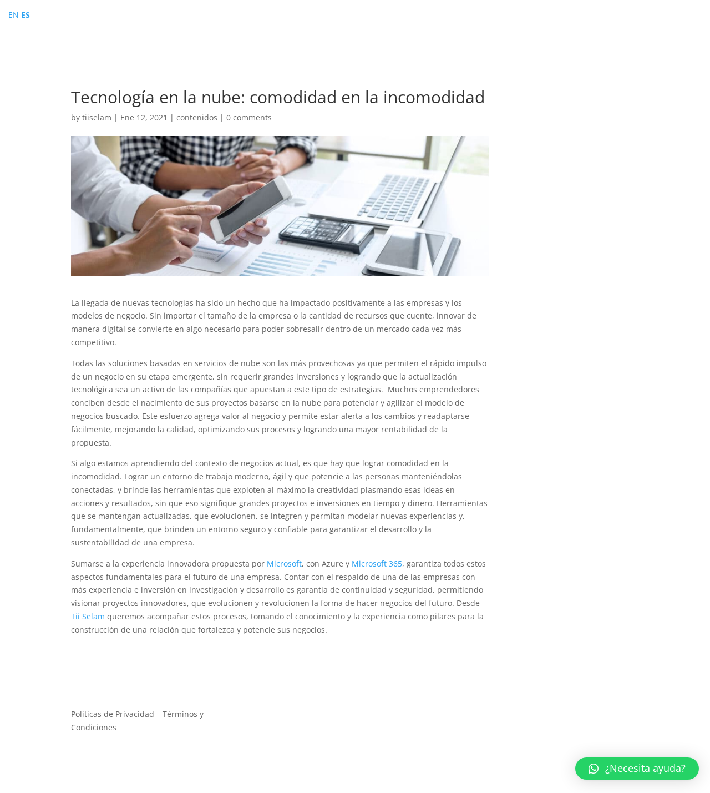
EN (13, 14)
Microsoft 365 (375, 563)
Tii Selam (89, 616)
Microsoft (284, 563)
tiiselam (96, 117)
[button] (637, 768)
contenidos (196, 117)
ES (25, 14)
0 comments (249, 117)
